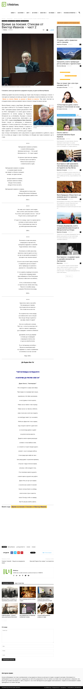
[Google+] (17, 576)
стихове (33, 546)
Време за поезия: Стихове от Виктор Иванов (29, 507)
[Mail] (20, 576)
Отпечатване (47, 552)
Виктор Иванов (11, 546)
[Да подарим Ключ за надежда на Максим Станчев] (28, 608)
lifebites (5, 29)
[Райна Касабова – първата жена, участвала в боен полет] (10, 608)
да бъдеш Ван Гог (20, 546)
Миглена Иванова (61, 66)
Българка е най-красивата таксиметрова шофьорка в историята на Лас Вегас (67, 166)
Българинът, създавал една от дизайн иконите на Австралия (68, 259)
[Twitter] (26, 576)
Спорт (59, 12)
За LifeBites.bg (47, 687)
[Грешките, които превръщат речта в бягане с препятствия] (69, 54)
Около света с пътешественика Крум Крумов (66, 135)
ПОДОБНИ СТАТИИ (8, 583)
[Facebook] (14, 576)
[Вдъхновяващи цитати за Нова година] (28, 592)
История (34, 12)
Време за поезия (11, 20)
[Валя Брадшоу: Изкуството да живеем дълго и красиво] (69, 187)
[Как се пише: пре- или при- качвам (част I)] (69, 75)
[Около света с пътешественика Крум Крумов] (69, 125)
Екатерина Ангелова (62, 87)
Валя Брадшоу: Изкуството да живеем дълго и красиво (69, 196)
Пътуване (51, 12)
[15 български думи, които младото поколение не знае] (69, 97)
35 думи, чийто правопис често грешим (67, 41)
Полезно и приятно (69, 12)
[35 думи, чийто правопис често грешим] (69, 32)
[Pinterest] (23, 576)
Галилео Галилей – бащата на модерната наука (13, 562)
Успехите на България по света (66, 115)
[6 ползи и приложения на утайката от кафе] (46, 608)
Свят (27, 12)
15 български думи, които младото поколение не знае (68, 106)
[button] (79, 13)
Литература (4, 20)
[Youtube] (29, 576)
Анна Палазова (61, 138)
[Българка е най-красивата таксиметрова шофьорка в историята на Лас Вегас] (69, 156)
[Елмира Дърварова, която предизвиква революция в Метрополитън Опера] (69, 218)
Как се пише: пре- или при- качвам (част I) (68, 84)
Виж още (68, 276)
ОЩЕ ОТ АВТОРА (19, 583)
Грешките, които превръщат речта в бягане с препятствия (69, 63)
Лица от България (24, 20)
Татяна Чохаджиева (62, 199)
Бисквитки (63, 687)
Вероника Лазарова (62, 44)
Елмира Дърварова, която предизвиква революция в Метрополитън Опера (68, 228)
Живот (13, 12)
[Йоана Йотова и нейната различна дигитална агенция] (46, 592)
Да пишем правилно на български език (68, 22)
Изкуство (43, 12)
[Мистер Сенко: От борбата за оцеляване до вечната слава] (10, 592)
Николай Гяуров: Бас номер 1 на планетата (42, 561)
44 (80, 44)
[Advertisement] (41, 177)
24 (80, 109)
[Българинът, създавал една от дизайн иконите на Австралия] (69, 249)
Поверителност (56, 687)
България (20, 12)
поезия (28, 546)
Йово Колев (59, 263)
